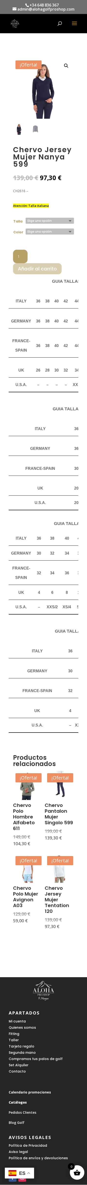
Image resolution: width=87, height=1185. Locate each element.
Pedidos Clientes (22, 1112)
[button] (66, 65)
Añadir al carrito (37, 268)
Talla (17, 221)
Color (18, 232)
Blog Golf (16, 1122)
